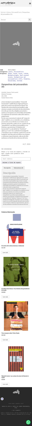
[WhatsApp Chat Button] (28, 422)
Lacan (20, 73)
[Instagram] (2, 398)
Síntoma (19, 80)
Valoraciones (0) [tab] (18, 168)
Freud (15, 73)
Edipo (10, 73)
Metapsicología (13, 75)
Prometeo (27, 79)
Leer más (5, 252)
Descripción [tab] (7, 168)
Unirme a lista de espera (12, 162)
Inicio (3, 12)
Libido (26, 73)
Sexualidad (11, 80)
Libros (8, 12)
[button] (30, 3)
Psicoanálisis (16, 12)
